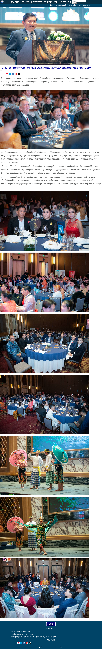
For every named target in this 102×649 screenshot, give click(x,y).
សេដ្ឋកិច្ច (56, 2)
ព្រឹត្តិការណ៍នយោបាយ (36, 2)
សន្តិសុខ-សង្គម (48, 2)
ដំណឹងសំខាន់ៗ (25, 2)
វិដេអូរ (69, 2)
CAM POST (15, 2)
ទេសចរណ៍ (63, 2)
